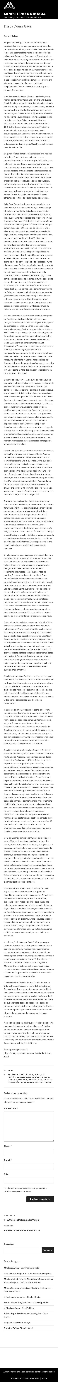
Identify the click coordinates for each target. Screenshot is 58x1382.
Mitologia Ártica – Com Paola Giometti (21, 1268)
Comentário (11, 1108)
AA (9, 1075)
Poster (48, 1080)
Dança (29, 1075)
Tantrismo (45, 1082)
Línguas (12, 1080)
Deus (10, 1071)
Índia (38, 1077)
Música (33, 1080)
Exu (43, 1075)
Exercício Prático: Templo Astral (18, 1328)
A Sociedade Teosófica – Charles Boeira (22, 1297)
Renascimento (29, 1082)
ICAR (30, 1077)
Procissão (14, 1082)
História (13, 1077)
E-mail (8, 1160)
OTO (40, 1080)
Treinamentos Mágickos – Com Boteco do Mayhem (27, 1273)
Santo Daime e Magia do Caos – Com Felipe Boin (26, 1302)
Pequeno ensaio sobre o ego (17, 1322)
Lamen (45, 1077)
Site (6, 1174)
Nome (8, 1146)
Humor (23, 1077)
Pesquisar (9, 1244)
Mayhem (22, 1080)
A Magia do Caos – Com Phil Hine (19, 1308)
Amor (15, 1075)
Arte (22, 1075)
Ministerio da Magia (25, 14)
